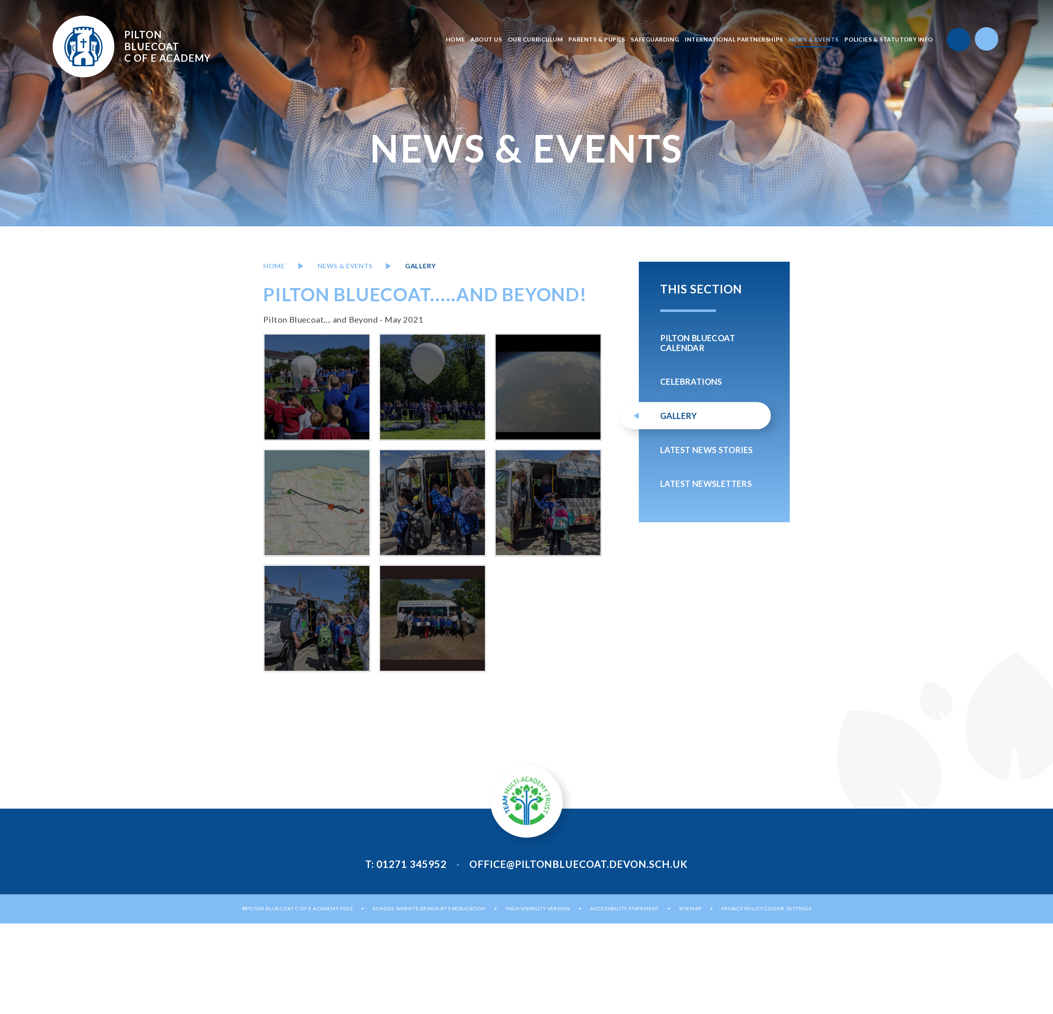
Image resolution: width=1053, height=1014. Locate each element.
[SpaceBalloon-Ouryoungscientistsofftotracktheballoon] (432, 502)
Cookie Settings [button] (787, 908)
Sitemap (690, 908)
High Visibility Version (538, 908)
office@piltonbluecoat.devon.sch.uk (578, 864)
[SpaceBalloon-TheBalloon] (432, 387)
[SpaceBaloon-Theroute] (316, 502)
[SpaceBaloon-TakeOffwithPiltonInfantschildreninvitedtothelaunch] (316, 387)
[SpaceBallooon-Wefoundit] (432, 618)
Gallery (420, 266)
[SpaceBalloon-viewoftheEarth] (548, 387)
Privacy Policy (742, 908)
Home (274, 266)
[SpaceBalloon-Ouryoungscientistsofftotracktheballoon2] (548, 502)
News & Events (345, 266)
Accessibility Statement (624, 908)
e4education (467, 908)
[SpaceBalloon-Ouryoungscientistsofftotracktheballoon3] (316, 618)
